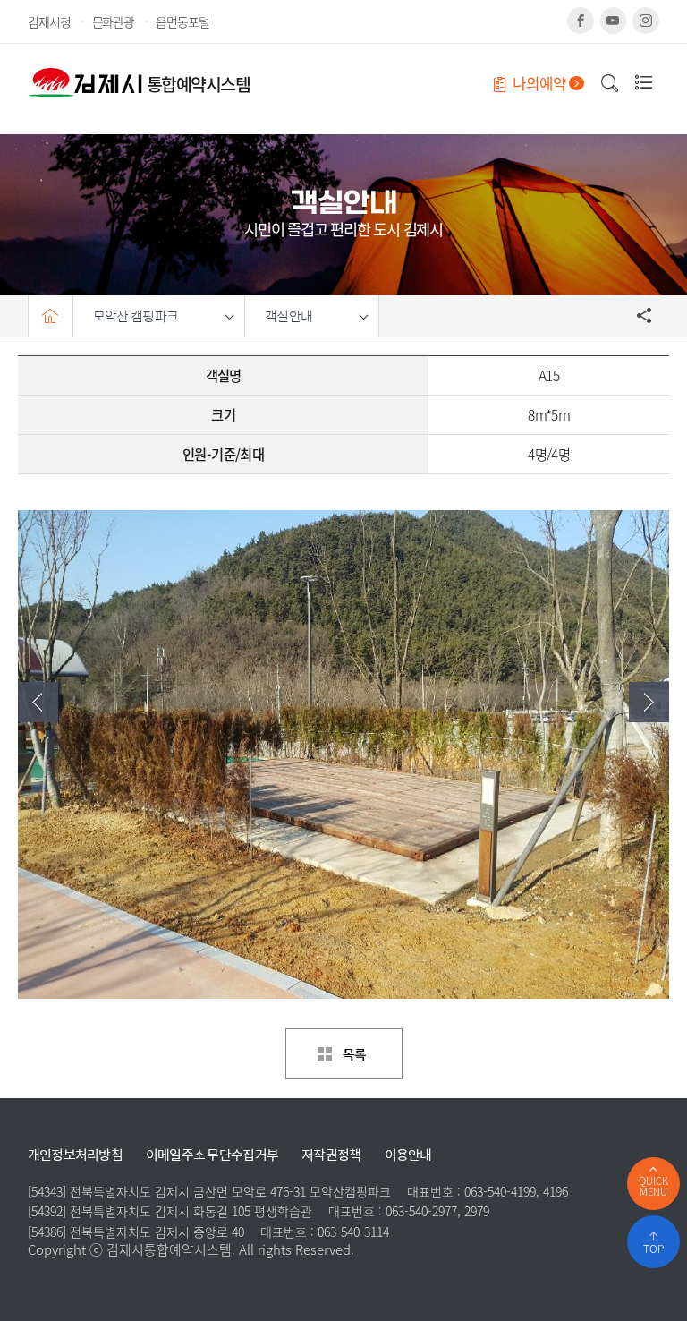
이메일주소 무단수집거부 (212, 1155)
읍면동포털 (182, 21)
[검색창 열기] (610, 84)
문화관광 (113, 21)
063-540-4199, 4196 (516, 1191)
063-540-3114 (353, 1231)
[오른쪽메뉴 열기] (639, 82)
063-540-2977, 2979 (437, 1211)
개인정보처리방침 (75, 1155)
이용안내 (408, 1155)
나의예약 (537, 83)
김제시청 (49, 21)
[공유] (645, 316)
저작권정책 (330, 1155)
